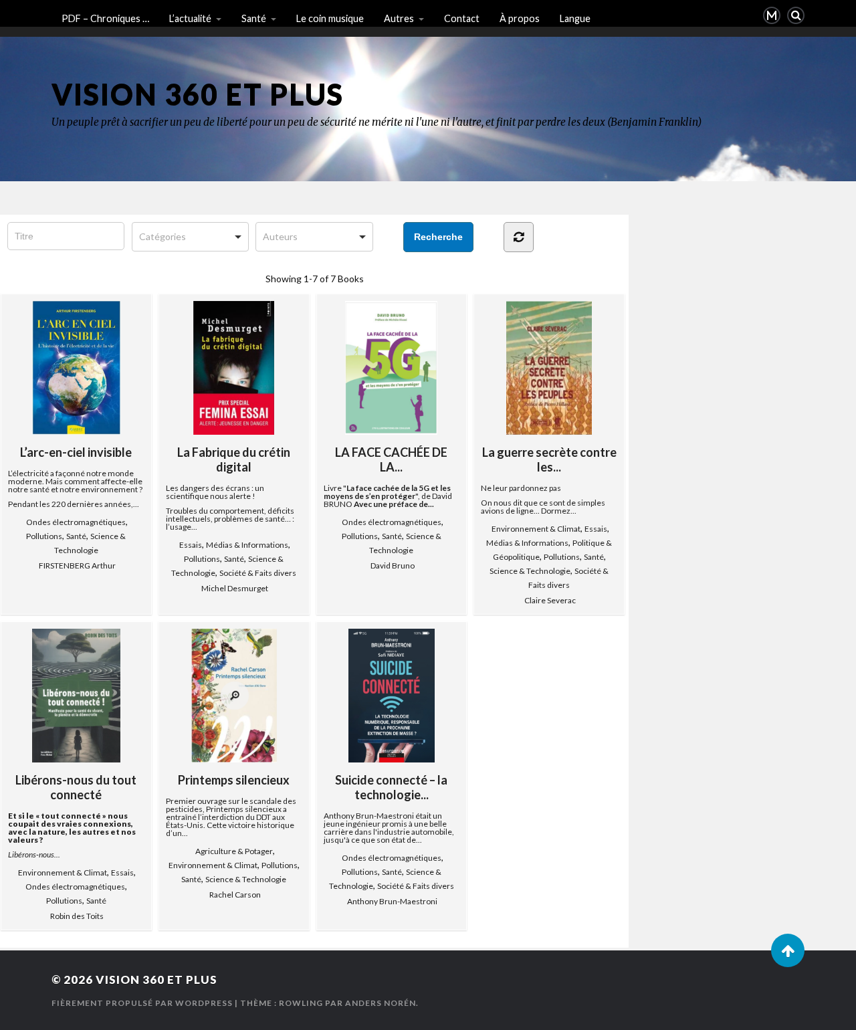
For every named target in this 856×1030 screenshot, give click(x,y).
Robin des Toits (77, 916)
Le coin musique (330, 18)
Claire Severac (550, 600)
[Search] (796, 15)
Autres (399, 18)
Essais (190, 545)
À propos (520, 18)
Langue (575, 18)
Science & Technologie (530, 571)
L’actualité (190, 18)
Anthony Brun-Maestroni (392, 901)
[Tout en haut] (788, 950)
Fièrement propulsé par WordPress (142, 1003)
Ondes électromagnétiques (76, 522)
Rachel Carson (235, 895)
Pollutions (44, 536)
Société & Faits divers (257, 573)
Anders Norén (380, 1003)
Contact (461, 18)
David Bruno (392, 565)
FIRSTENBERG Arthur (77, 565)
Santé (253, 18)
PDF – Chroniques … (105, 18)
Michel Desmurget (234, 588)
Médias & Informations (247, 545)
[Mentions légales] (771, 15)
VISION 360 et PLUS (197, 94)
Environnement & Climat (536, 529)
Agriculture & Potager (234, 851)
